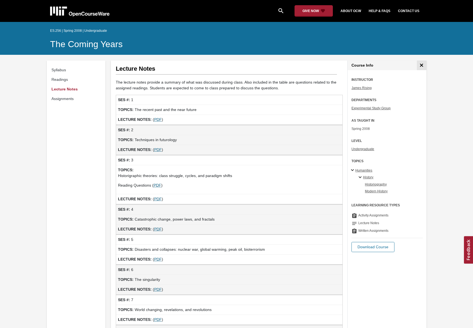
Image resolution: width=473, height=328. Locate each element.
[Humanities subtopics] (353, 170)
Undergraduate (362, 149)
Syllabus (58, 70)
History (368, 177)
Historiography (376, 184)
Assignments (62, 98)
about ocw (351, 11)
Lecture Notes (64, 89)
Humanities (363, 170)
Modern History (376, 191)
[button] (372, 247)
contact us (408, 11)
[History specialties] (361, 177)
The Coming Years (86, 44)
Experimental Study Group (371, 108)
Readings (59, 79)
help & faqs (379, 11)
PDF (158, 119)
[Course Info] (421, 65)
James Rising (361, 88)
